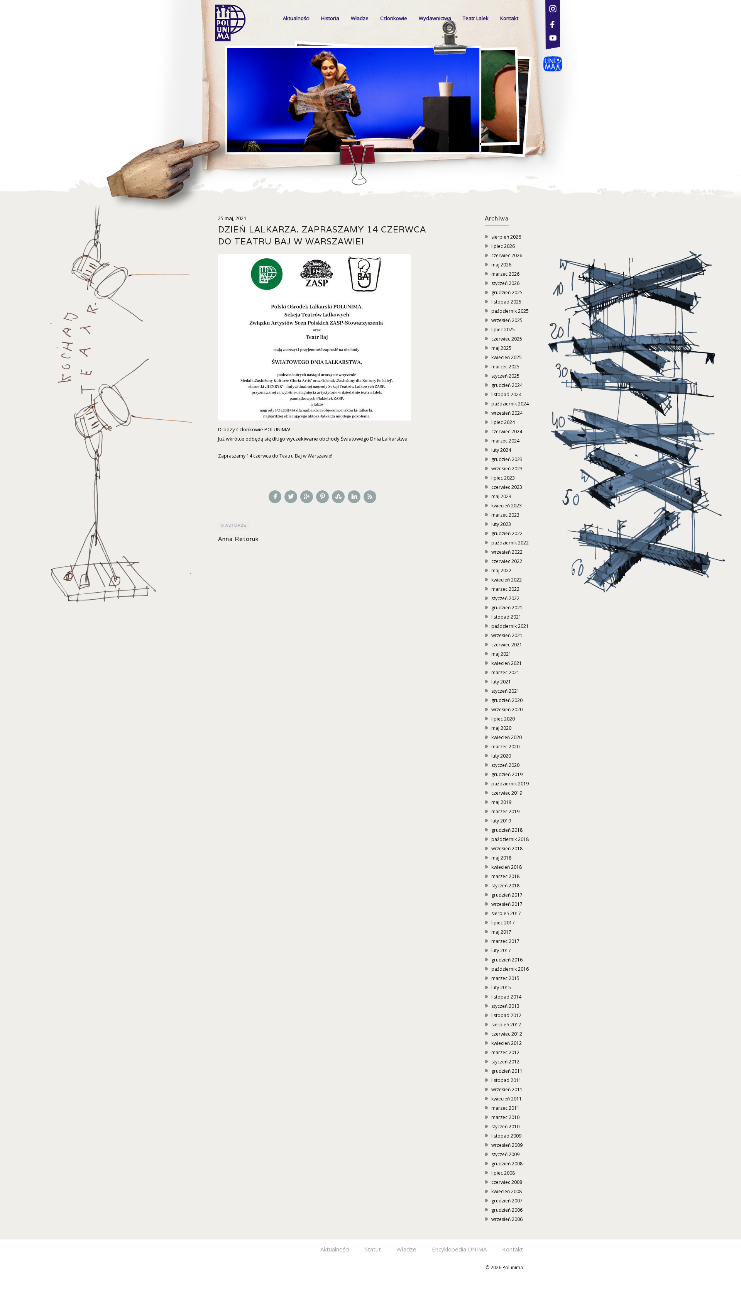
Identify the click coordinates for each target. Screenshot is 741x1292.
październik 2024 (510, 403)
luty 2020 (501, 756)
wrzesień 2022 (507, 552)
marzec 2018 (505, 876)
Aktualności (296, 18)
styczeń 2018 (505, 885)
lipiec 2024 (503, 422)
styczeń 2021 (505, 691)
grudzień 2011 (507, 1071)
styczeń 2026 (505, 283)
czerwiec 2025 (506, 339)
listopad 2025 (506, 301)
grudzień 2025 (507, 292)
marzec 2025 (505, 366)
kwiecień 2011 (506, 1098)
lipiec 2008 (503, 1173)
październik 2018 (510, 839)
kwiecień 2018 (506, 867)
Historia (330, 18)
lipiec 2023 (503, 478)
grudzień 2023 (507, 459)
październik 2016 (510, 969)
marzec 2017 (505, 941)
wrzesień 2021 (507, 635)
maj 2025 (501, 348)
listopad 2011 (506, 1080)
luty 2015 (501, 987)
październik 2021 (510, 626)
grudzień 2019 (507, 774)
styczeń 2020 (505, 765)
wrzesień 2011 (507, 1089)
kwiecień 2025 (506, 357)
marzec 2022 (505, 589)
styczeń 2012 (505, 1061)
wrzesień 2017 (507, 904)
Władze (360, 18)
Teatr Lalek (476, 18)
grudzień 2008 (507, 1163)
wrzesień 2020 (507, 709)
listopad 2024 (506, 394)
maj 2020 (501, 728)
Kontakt (509, 18)
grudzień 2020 (507, 700)
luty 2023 (501, 524)
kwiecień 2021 (506, 663)
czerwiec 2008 (506, 1182)
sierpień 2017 (506, 913)
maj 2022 (501, 570)
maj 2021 (501, 654)
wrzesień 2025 (507, 320)
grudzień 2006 (507, 1210)
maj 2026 (501, 264)
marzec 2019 (505, 811)
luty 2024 (501, 450)
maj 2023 (501, 496)
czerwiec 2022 (506, 561)
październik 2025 (510, 311)
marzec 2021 (505, 672)
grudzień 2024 (507, 385)
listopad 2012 (506, 1015)
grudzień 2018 (507, 830)
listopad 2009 (506, 1136)
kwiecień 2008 (506, 1191)
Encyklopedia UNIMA (459, 1249)
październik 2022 (510, 542)
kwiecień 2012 (506, 1043)
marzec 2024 (505, 440)
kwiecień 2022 (506, 579)
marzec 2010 (505, 1117)
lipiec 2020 (503, 719)
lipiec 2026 (503, 246)
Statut (373, 1249)
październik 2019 (510, 783)
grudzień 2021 (507, 607)
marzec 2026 (505, 274)
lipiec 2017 (503, 922)
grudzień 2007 (507, 1200)
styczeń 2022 (505, 598)
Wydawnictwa (435, 18)
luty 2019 (501, 820)
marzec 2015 (505, 978)
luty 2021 (501, 681)
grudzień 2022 (507, 533)
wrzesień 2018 (507, 848)
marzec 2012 (505, 1052)
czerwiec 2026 (506, 255)
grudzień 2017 (507, 895)
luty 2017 (501, 950)
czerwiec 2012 (506, 1034)
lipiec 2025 (503, 329)
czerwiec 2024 (506, 431)
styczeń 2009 (505, 1154)
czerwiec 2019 (506, 793)
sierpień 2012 (506, 1024)
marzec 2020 (505, 746)
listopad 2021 (506, 617)
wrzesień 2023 (507, 468)
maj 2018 (501, 858)
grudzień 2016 (507, 959)
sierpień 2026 (506, 237)
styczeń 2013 (505, 1006)
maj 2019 (501, 802)
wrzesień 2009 (507, 1145)
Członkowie (393, 18)
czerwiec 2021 (506, 644)
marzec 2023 (505, 515)
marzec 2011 (505, 1108)
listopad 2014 (506, 997)
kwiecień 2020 (506, 737)
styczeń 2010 (505, 1126)
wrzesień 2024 (507, 413)
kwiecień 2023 (506, 505)
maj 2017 (501, 932)
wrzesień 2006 (507, 1219)
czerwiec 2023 (506, 487)
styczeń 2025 (505, 376)
